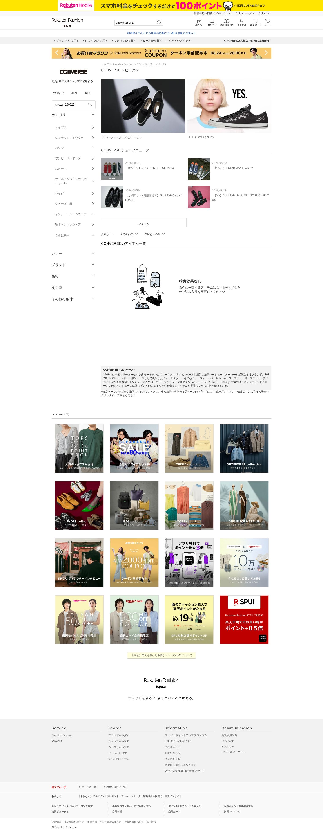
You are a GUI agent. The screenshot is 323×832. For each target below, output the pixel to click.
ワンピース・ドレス (68, 158)
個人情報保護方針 (74, 821)
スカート (61, 168)
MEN (73, 93)
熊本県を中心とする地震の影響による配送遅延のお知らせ (161, 33)
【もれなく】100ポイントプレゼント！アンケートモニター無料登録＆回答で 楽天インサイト (130, 796)
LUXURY (57, 740)
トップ (105, 64)
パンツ (59, 148)
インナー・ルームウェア (71, 214)
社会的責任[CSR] (133, 821)
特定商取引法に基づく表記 (180, 764)
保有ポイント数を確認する (238, 806)
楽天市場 (264, 13)
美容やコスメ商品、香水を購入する (131, 806)
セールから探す (117, 753)
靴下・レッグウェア (68, 224)
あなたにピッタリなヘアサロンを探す (72, 806)
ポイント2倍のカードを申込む (184, 806)
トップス (61, 127)
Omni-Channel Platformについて (184, 770)
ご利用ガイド (173, 747)
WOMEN (59, 93)
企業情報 (56, 821)
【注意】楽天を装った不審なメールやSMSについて (161, 655)
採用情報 (151, 821)
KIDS (88, 93)
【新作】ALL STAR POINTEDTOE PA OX (149, 167)
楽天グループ (243, 13)
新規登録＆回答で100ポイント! (212, 13)
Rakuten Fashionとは (178, 741)
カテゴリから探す (118, 747)
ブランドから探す (118, 735)
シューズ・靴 (63, 203)
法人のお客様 (173, 758)
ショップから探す (118, 741)
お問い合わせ (173, 753)
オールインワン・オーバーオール (71, 181)
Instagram (227, 746)
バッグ (59, 193)
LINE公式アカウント (233, 752)
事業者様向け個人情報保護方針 (104, 821)
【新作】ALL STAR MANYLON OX (232, 167)
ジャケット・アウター (69, 137)
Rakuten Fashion (123, 64)
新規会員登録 (229, 735)
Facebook (227, 741)
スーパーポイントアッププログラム (186, 735)
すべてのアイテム (118, 758)
